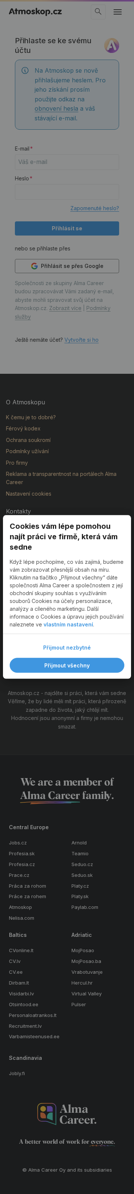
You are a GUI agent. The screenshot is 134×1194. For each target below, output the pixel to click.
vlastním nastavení (68, 625)
